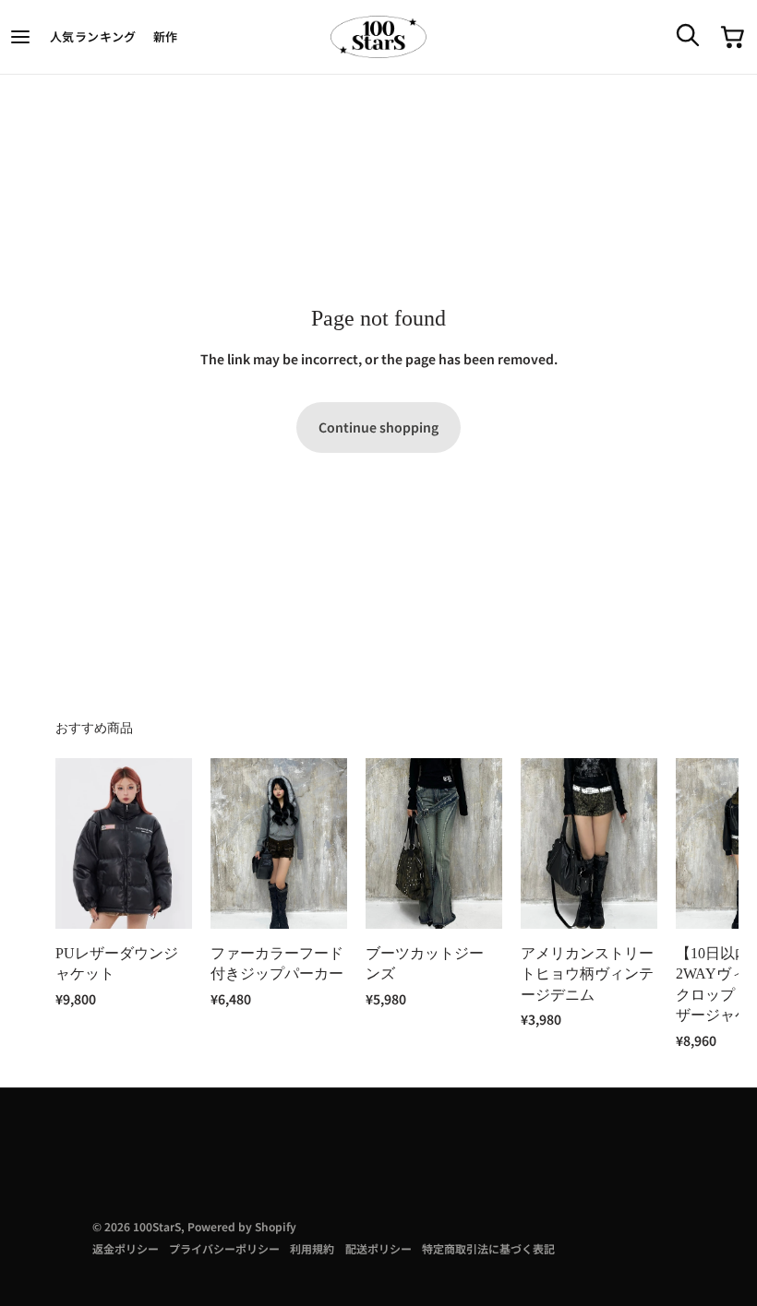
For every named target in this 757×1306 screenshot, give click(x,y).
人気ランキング (93, 36)
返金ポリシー (125, 1248)
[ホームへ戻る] (378, 37)
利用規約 (312, 1248)
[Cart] (733, 37)
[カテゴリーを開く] (21, 37)
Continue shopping (378, 427)
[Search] (687, 34)
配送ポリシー (378, 1248)
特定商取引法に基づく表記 (488, 1248)
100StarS (157, 1226)
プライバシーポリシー (224, 1248)
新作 (165, 36)
